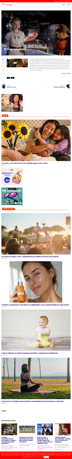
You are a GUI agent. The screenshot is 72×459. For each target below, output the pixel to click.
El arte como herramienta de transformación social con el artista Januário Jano (44, 440)
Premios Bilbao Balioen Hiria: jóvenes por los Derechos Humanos (62, 440)
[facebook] (65, 1)
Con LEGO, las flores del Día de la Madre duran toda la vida (24, 163)
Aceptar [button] (46, 457)
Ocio (13, 77)
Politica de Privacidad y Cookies (35, 457)
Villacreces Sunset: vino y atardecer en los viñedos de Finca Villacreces (30, 257)
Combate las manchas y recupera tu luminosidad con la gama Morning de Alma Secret (35, 305)
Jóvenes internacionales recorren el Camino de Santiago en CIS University (8, 440)
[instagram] (70, 1)
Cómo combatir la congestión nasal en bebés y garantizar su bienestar (29, 353)
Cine (8, 77)
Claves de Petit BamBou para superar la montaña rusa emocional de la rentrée (32, 401)
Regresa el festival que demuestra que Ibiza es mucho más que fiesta (26, 440)
